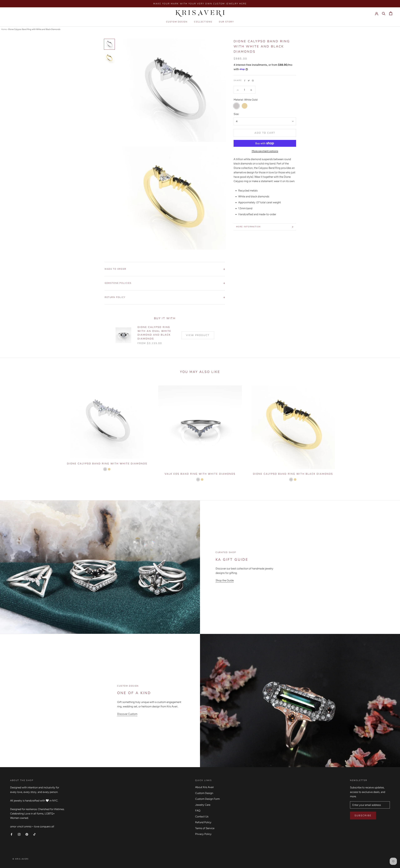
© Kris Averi (20, 859)
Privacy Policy (203, 834)
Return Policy (115, 297)
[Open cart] (390, 13)
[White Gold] (105, 469)
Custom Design (177, 21)
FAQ (197, 810)
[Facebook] (245, 81)
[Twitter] (249, 81)
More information (248, 226)
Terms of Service (204, 828)
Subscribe (363, 815)
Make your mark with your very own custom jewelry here (200, 3)
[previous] (9, 433)
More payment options (265, 151)
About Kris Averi (204, 787)
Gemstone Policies (118, 283)
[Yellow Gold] (109, 469)
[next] (390, 433)
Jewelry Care (202, 804)
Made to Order (115, 269)
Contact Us (201, 816)
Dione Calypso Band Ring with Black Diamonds (293, 473)
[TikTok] (34, 834)
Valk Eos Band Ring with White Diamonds (200, 473)
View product (198, 335)
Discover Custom (127, 713)
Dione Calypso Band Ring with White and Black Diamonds (34, 29)
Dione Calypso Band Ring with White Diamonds (107, 463)
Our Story (226, 21)
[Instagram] (19, 834)
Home (4, 29)
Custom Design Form (207, 798)
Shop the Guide (225, 580)
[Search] (383, 13)
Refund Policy (203, 822)
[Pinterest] (253, 81)
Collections (203, 21)
